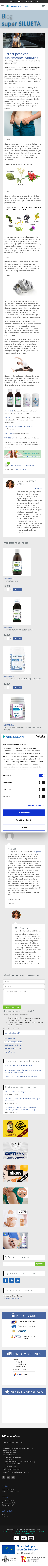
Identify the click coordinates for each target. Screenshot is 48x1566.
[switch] (42, 782)
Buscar (40, 1264)
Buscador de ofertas (9, 1503)
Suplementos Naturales (11, 1298)
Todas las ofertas (8, 1501)
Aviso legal (6, 1531)
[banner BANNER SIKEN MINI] (15, 1173)
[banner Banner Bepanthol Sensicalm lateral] (15, 1241)
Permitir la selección (24, 820)
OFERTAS (5, 1497)
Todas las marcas (8, 1489)
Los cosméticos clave (12, 1048)
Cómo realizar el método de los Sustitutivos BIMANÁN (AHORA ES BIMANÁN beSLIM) (20, 1109)
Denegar (24, 827)
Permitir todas (24, 813)
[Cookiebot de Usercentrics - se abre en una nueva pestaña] (35, 736)
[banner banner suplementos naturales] (22, 454)
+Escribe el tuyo (28, 465)
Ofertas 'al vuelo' (8, 1505)
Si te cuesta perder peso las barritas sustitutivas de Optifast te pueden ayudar (22, 1071)
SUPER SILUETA (12, 1032)
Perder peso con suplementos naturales (21, 56)
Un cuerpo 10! (9, 1038)
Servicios (5, 1516)
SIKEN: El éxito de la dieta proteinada (17, 1092)
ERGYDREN (8, 411)
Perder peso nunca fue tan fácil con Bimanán (20, 1077)
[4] (6, 465)
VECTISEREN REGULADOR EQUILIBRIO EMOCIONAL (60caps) (23, 727)
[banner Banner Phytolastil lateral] (15, 1218)
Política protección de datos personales (23, 1531)
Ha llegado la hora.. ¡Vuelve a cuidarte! (18, 1065)
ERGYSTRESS (29, 427)
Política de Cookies (27, 1533)
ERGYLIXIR (8, 418)
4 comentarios (16, 465)
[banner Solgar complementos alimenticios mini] (15, 1128)
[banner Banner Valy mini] (15, 1196)
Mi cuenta (13, 2)
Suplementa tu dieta (12, 1045)
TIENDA (5, 1486)
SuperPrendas (9, 1052)
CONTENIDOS (8, 1511)
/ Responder (37, 852)
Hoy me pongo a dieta (20, 469)
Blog (3, 1514)
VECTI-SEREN (18, 427)
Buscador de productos (29, 2)
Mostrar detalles (34, 805)
